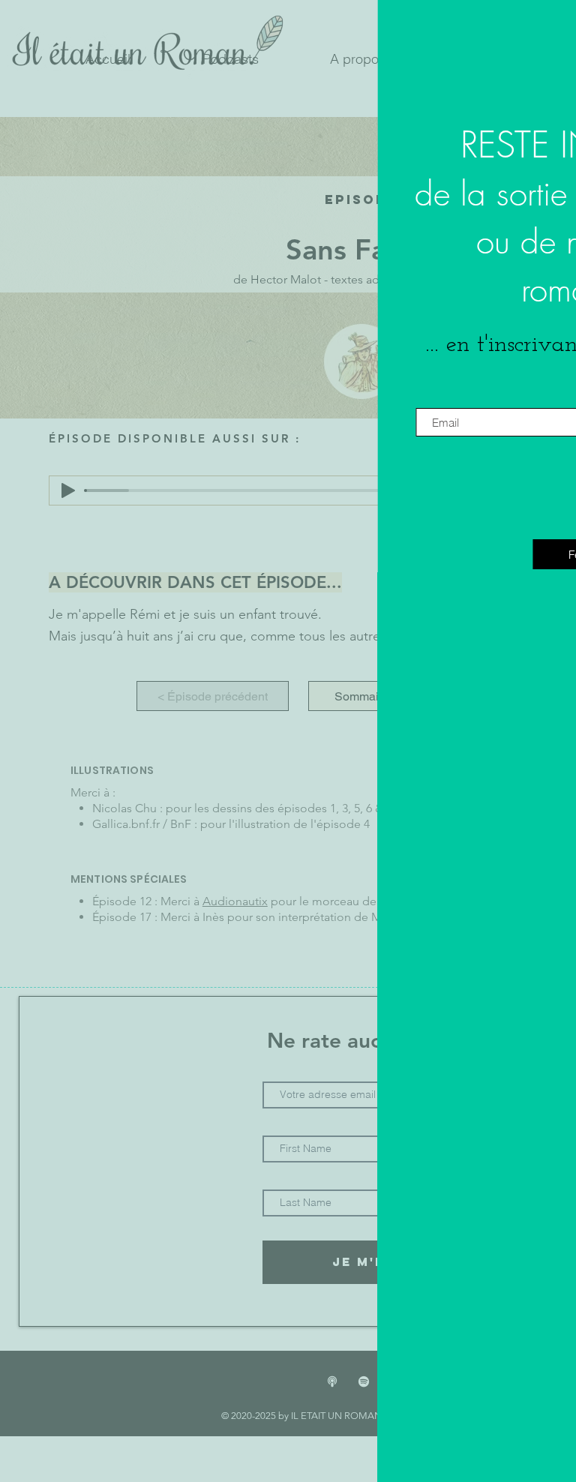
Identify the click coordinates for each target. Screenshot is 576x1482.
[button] (533, 48)
